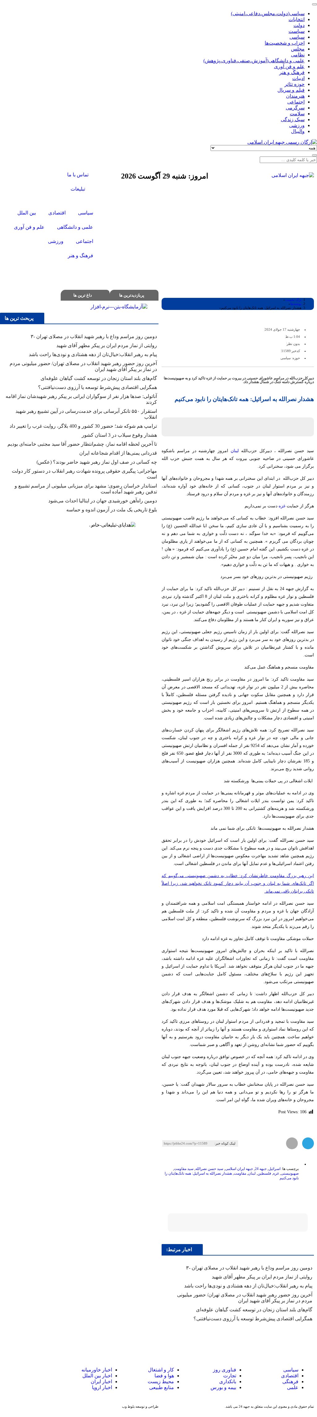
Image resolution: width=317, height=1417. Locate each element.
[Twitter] (43, 175)
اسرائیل (274, 1169)
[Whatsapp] (32, 1376)
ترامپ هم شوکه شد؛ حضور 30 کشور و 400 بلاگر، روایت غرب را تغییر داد (83, 426)
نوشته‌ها (296, 304)
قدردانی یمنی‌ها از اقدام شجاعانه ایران (118, 453)
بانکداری (227, 1381)
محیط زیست (161, 1381)
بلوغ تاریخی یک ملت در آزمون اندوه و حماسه (111, 509)
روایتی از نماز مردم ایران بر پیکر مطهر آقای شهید (262, 1276)
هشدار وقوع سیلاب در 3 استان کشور (119, 435)
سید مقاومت (183, 1169)
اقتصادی (289, 1375)
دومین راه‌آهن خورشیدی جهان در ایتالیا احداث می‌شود (102, 500)
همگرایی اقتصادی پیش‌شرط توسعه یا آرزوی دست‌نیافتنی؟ (252, 1318)
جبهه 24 (261, 1169)
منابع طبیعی (161, 1387)
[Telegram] (20, 1376)
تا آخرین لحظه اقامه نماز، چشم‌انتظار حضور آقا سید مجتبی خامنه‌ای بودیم (82, 444)
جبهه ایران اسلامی (239, 1169)
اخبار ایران (101, 1381)
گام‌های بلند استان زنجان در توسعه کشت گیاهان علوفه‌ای (254, 1309)
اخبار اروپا (102, 1387)
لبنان (235, 450)
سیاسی (285, 358)
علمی (292, 1387)
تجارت (229, 1375)
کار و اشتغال (161, 1369)
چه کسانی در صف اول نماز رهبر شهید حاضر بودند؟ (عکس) (97, 462)
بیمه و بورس (223, 1387)
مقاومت (240, 1173)
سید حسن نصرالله (209, 1169)
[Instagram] (27, 175)
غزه (282, 506)
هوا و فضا (164, 1375)
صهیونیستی (290, 1173)
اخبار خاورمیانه (96, 1369)
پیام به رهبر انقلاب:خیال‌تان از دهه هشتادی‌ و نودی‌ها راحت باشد (248, 1285)
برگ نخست (293, 300)
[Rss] (43, 192)
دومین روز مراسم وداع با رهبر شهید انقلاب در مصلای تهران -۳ (249, 1267)
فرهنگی (290, 1381)
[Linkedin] (9, 1376)
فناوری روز (224, 1369)
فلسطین (264, 1173)
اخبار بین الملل (97, 1375)
